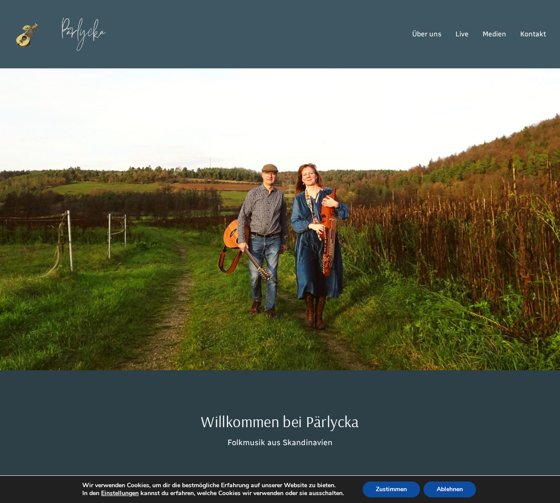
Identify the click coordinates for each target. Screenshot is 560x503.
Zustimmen (391, 489)
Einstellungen (120, 493)
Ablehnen (450, 489)
